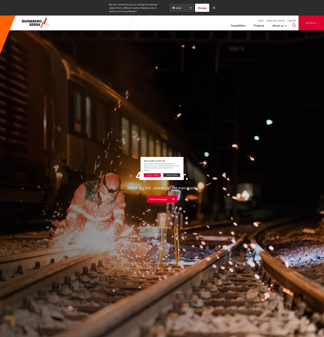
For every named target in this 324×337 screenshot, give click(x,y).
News (261, 20)
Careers (292, 20)
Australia (311, 22)
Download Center (275, 20)
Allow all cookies (152, 175)
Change (202, 8)
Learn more (146, 170)
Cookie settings (171, 175)
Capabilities (238, 25)
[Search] (294, 25)
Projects (259, 25)
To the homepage (158, 199)
